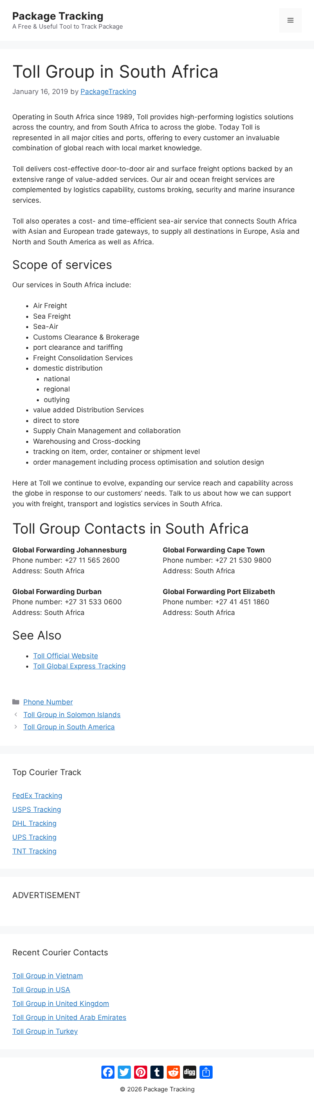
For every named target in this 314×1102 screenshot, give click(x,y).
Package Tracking (57, 16)
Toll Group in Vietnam (47, 976)
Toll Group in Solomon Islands (72, 715)
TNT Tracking (34, 851)
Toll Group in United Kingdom (60, 1003)
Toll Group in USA (41, 990)
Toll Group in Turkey (45, 1031)
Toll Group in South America (69, 727)
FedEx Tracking (37, 795)
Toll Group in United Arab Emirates (69, 1017)
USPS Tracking (36, 809)
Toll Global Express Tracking (79, 666)
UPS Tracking (34, 837)
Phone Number (48, 702)
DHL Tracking (34, 823)
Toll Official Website (65, 656)
